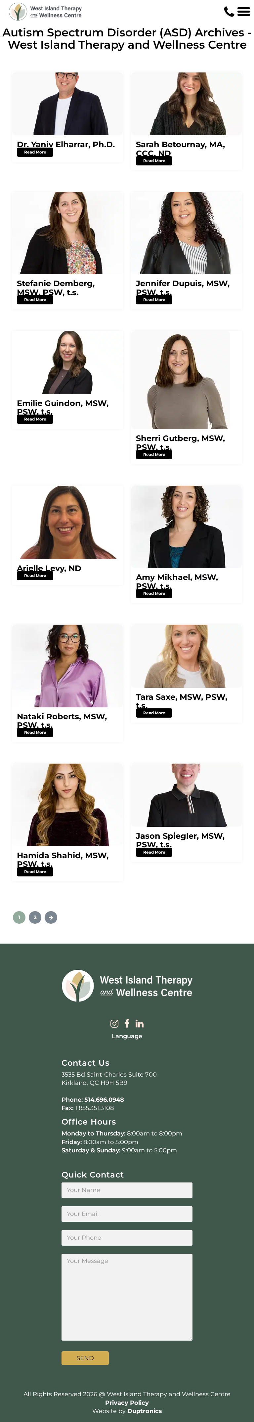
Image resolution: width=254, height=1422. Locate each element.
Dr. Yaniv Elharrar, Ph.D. (66, 144)
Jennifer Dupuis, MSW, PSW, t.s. (183, 288)
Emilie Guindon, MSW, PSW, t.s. (62, 407)
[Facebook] (127, 1024)
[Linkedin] (139, 1024)
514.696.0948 (104, 1099)
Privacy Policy (127, 1402)
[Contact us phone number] (229, 11)
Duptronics (144, 1411)
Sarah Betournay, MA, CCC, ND (180, 149)
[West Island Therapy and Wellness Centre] (45, 12)
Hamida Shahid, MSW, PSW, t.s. (62, 860)
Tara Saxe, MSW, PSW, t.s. (181, 701)
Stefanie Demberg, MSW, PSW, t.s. (56, 288)
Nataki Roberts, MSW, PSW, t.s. (62, 721)
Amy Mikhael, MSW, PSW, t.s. (177, 581)
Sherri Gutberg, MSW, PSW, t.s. (180, 442)
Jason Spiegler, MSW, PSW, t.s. (180, 840)
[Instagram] (114, 1024)
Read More (35, 152)
